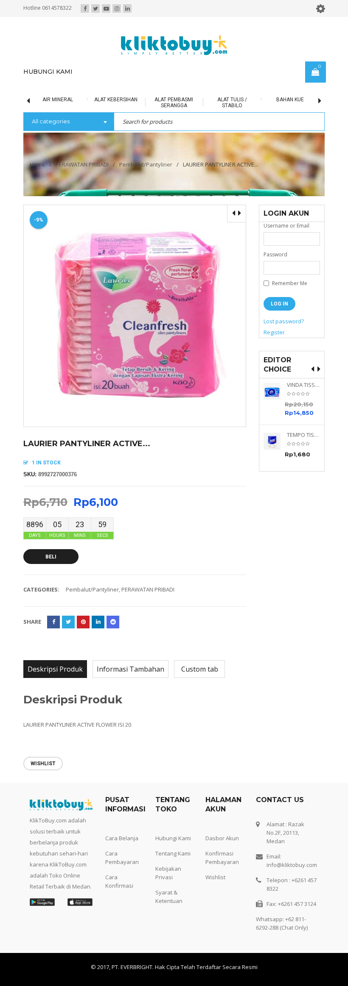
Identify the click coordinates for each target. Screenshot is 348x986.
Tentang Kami (173, 853)
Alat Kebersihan (111, 100)
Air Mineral (54, 100)
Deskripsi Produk (55, 669)
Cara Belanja (121, 838)
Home (37, 164)
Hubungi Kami (173, 838)
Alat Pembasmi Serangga (170, 102)
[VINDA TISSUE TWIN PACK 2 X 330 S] (275, 391)
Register (274, 332)
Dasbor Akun (222, 838)
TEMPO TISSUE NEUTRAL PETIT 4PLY (303, 435)
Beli (50, 557)
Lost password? (284, 321)
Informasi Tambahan (130, 669)
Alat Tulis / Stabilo (228, 102)
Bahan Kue (286, 100)
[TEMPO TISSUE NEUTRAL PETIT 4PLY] (275, 441)
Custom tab (199, 669)
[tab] (55, 669)
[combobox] (68, 122)
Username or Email (286, 225)
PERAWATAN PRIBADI (82, 164)
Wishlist (215, 877)
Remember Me (289, 283)
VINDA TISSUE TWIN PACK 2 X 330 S (303, 385)
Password (275, 254)
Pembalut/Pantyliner (145, 164)
